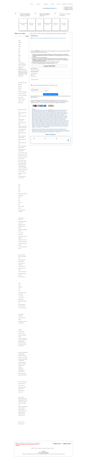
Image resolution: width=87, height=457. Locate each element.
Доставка (44, 448)
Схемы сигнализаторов (22, 307)
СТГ (19, 288)
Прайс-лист (40, 448)
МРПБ (19, 61)
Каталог (36, 448)
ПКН (19, 184)
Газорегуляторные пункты (21, 38)
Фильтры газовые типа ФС (22, 117)
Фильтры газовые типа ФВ (22, 133)
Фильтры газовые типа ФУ (22, 143)
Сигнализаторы (21, 280)
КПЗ (19, 188)
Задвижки (20, 329)
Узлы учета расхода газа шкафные (22, 237)
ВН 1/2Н (19, 202)
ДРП (19, 50)
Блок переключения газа (22, 381)
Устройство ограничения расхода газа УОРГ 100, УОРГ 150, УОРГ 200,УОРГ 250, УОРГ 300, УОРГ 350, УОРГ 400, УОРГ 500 (22, 342)
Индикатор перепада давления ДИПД (22, 137)
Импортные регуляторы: (22, 91)
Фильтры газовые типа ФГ (22, 110)
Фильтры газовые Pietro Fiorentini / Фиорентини (22, 127)
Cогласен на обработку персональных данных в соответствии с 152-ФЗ (44, 85)
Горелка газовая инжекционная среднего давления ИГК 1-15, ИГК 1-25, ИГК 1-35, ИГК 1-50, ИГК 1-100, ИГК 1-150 (22, 401)
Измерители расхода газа (22, 241)
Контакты (52, 448)
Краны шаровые (21, 331)
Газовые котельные (21, 266)
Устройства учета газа (21, 215)
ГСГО (19, 48)
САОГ (19, 290)
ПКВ (19, 186)
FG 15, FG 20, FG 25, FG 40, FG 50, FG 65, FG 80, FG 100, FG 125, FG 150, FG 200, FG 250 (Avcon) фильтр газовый (22, 155)
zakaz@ (49, 8)
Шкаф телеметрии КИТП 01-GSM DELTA (22, 360)
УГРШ (19, 46)
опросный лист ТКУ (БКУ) (22, 269)
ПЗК (19, 200)
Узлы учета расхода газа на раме (22, 247)
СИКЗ (19, 283)
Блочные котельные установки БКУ (21, 260)
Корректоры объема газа (22, 239)
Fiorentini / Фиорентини (22, 95)
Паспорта (22, 432)
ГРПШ (19, 40)
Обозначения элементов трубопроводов (22, 322)
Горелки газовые (21, 394)
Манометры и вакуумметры (22, 428)
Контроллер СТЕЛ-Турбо (22, 357)
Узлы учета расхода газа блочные (22, 244)
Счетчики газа (20, 232)
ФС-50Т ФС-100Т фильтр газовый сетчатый (22, 170)
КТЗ (19, 198)
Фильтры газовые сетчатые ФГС (21, 120)
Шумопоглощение (21, 423)
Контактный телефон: (34, 71)
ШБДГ (19, 55)
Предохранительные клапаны (22, 182)
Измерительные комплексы (21, 219)
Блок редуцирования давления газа (22, 388)
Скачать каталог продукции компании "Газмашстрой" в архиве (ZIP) (45, 14)
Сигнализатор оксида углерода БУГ (22, 293)
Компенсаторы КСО (21, 317)
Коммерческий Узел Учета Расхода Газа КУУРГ (21, 226)
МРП (19, 51)
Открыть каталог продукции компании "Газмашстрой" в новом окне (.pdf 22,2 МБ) (25, 14)
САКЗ (19, 285)
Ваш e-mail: (33, 74)
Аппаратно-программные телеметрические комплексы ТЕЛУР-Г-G (22, 354)
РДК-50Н (20, 86)
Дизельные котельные (22, 271)
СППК (19, 208)
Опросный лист (20, 75)
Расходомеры (20, 234)
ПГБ (19, 59)
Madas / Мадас (20, 97)
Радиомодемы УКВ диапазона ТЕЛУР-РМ (22, 374)
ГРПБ (19, 57)
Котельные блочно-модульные (21, 264)
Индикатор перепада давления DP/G (22, 150)
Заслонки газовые (21, 333)
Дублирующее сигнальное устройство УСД (22, 301)
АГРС (22, 379)
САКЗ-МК (20, 287)
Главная (32, 448)
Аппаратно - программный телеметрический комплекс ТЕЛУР (21, 369)
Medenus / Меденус (21, 99)
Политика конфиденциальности (43, 453)
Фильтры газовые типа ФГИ (22, 123)
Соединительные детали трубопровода (23, 311)
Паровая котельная (21, 276)
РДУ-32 (19, 89)
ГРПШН (19, 42)
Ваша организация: (34, 68)
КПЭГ (19, 191)
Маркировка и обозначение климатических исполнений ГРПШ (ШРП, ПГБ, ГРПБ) (22, 72)
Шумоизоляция (22, 419)
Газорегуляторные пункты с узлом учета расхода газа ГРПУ (22, 64)
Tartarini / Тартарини (22, 93)
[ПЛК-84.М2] (50, 43)
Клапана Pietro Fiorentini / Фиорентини (22, 194)
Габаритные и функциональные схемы (22, 68)
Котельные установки (21, 252)
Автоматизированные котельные (22, 274)
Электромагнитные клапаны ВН (21, 210)
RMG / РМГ (20, 102)
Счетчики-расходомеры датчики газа (22, 222)
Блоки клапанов (21, 206)
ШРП (19, 44)
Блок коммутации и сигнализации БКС (21, 305)
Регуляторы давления (21, 80)
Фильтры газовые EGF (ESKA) (22, 174)
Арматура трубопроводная (21, 327)
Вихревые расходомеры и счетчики (22, 230)
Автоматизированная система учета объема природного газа (22, 364)
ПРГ (19, 53)
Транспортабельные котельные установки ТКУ (22, 256)
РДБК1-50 (20, 88)
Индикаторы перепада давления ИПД (22, 130)
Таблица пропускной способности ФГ (22, 177)
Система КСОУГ (21, 297)
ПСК (19, 204)
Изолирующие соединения (20, 315)
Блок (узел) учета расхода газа (21, 391)
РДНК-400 (20, 84)
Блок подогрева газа (22, 383)
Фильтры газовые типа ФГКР (22, 113)
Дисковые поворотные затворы (22, 336)
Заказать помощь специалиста (50, 94)
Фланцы (19, 319)
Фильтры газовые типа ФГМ (22, 140)
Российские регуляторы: (22, 82)
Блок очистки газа (21, 385)
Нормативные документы (21, 435)
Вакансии (48, 448)
